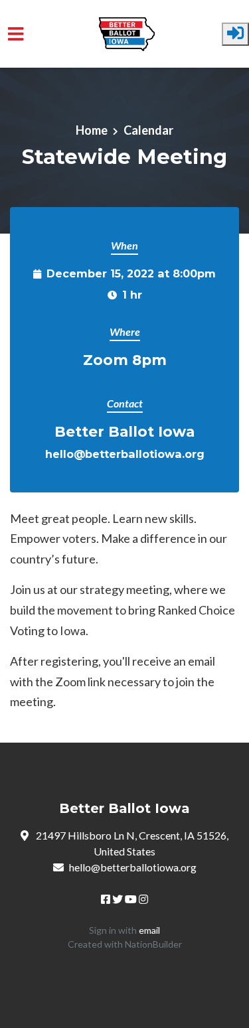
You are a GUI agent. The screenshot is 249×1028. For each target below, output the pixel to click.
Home (92, 130)
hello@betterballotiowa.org (125, 454)
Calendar (148, 130)
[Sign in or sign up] (235, 34)
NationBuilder (153, 944)
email (149, 930)
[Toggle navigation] (16, 34)
